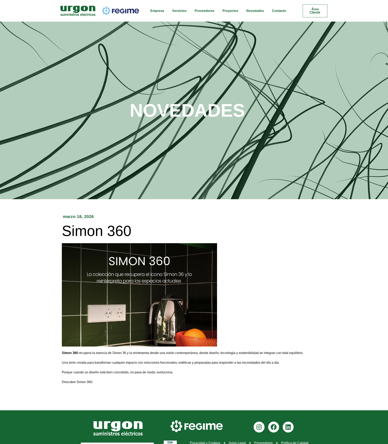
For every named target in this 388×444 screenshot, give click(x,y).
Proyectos (230, 11)
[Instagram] (259, 427)
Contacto (279, 11)
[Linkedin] (288, 427)
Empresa (157, 11)
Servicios (179, 11)
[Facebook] (273, 427)
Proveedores (204, 11)
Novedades (255, 11)
